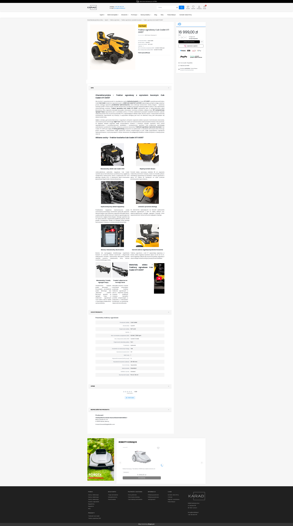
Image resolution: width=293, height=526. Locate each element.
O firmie (170, 497)
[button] (181, 7)
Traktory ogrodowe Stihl (94, 518)
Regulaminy (91, 504)
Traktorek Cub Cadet (93, 516)
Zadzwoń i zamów (192, 46)
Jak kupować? (151, 499)
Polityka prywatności (153, 495)
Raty (89, 508)
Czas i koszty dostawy (134, 497)
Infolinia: (117, 6)
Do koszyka (141, 478)
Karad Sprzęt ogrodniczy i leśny (95, 20)
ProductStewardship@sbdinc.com (105, 424)
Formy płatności (132, 495)
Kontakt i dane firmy (173, 495)
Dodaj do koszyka (189, 42)
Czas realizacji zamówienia (135, 499)
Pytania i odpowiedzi (93, 501)
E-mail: (117, 8)
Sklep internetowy (146, 524)
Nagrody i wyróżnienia (173, 499)
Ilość (179, 35)
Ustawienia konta (112, 497)
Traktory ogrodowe (114, 20)
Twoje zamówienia (113, 495)
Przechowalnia (112, 499)
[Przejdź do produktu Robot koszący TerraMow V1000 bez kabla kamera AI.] (142, 456)
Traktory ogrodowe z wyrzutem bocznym (131, 20)
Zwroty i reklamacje (93, 495)
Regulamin (91, 506)
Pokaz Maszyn (171, 501)
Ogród (106, 20)
